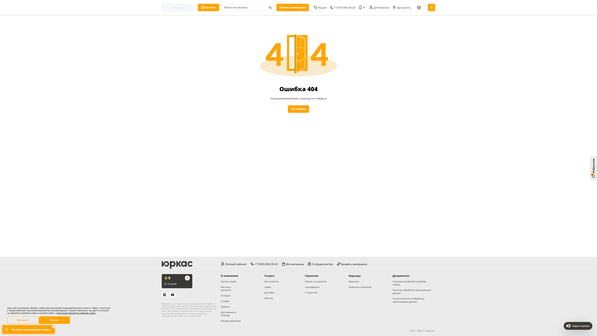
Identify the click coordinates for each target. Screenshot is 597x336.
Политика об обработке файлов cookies (409, 283)
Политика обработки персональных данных (412, 292)
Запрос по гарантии (315, 281)
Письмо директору (231, 320)
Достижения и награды (228, 314)
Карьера (355, 276)
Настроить (23, 320)
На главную (298, 108)
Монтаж (268, 298)
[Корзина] (419, 7)
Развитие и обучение (360, 287)
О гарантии (311, 292)
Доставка (269, 292)
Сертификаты (312, 287)
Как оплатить (271, 281)
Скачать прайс (229, 281)
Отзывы (225, 301)
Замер (267, 287)
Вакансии (354, 281)
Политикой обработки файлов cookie (75, 313)
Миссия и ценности (226, 289)
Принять (54, 320)
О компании (229, 276)
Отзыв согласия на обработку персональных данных (408, 300)
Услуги (269, 276)
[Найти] (270, 7)
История (225, 295)
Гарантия (311, 276)
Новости (225, 306)
